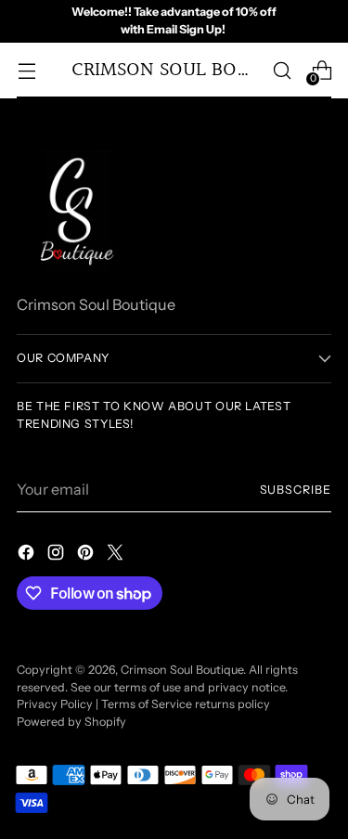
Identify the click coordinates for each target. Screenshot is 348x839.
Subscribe (295, 490)
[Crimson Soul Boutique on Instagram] (57, 555)
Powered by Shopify (71, 722)
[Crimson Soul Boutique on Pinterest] (87, 555)
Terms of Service (146, 704)
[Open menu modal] (26, 70)
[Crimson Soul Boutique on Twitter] (117, 555)
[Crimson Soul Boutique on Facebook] (28, 555)
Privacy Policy (55, 704)
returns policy (232, 704)
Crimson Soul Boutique (182, 670)
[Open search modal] (282, 70)
